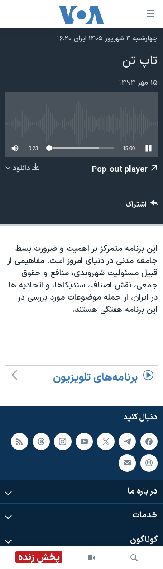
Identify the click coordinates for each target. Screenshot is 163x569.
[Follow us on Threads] (41, 441)
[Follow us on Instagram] (62, 441)
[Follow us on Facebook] (149, 441)
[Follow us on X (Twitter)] (105, 441)
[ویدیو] (91, 557)
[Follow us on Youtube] (84, 441)
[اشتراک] (127, 462)
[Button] (141, 207)
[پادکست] (149, 462)
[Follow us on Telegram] (127, 441)
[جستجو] (134, 557)
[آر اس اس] (19, 441)
